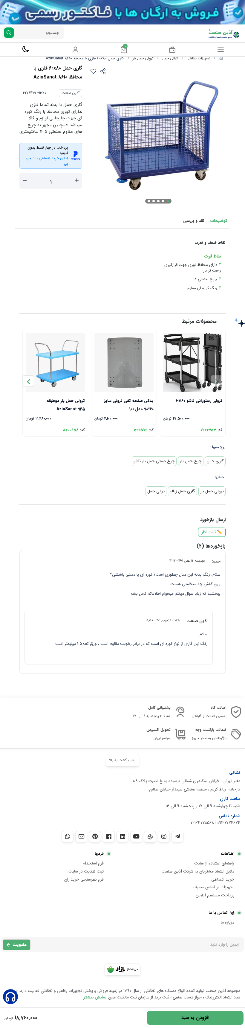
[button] (28, 381)
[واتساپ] (68, 836)
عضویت (20, 944)
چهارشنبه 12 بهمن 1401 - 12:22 (187, 560)
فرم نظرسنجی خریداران (84, 879)
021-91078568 (202, 822)
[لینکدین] (122, 836)
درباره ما (227, 922)
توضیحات (218, 221)
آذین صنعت (70, 93)
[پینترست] (95, 836)
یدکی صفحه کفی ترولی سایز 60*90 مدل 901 (129, 404)
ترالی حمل (170, 58)
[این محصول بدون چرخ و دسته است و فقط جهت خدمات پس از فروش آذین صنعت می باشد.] (124, 362)
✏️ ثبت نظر (211, 532)
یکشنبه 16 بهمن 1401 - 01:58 (163, 620)
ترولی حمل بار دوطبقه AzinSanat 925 (66, 404)
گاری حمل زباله (182, 491)
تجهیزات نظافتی (198, 58)
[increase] (76, 180)
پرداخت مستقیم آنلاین (215, 895)
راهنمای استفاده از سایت (214, 863)
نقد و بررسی (193, 221)
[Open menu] (220, 49)
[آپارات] (150, 837)
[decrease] (24, 180)
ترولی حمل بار (143, 58)
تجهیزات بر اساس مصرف (213, 887)
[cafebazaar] (122, 969)
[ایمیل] (81, 836)
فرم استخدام (93, 863)
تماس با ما (218, 913)
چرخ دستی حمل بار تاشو (154, 461)
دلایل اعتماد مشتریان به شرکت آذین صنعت (198, 871)
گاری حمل (215, 461)
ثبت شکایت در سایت (86, 871)
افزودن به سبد (195, 1017)
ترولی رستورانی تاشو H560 (199, 400)
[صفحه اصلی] (221, 58)
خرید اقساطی (222, 879)
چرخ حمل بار (191, 461)
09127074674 (228, 822)
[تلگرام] (177, 836)
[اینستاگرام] (164, 836)
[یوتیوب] (136, 836)
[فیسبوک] (109, 836)
